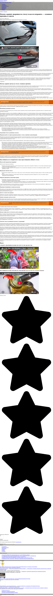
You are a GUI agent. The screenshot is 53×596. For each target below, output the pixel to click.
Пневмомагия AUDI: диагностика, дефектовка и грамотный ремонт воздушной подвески (18, 558)
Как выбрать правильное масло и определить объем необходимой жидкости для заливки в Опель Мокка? (18, 566)
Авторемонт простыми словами (5, 2)
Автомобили (4, 5)
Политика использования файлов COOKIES (10, 592)
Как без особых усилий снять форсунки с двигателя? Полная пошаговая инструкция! (15, 578)
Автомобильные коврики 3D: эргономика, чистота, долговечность (14, 556)
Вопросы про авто (5, 6)
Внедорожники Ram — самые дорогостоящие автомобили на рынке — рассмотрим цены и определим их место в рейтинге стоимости (24, 587)
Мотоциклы (4, 548)
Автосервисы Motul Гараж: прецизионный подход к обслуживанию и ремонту (16, 554)
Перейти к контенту (3, 0)
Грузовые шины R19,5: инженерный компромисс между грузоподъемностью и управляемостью (19, 555)
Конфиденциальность (6, 590)
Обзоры (3, 9)
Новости (3, 8)
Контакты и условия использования (8, 591)
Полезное (3, 4)
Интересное (4, 7)
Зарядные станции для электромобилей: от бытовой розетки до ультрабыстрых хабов (17, 557)
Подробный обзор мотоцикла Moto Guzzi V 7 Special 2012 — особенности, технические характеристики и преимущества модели (23, 571)
